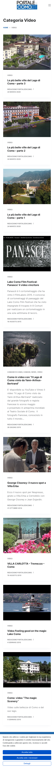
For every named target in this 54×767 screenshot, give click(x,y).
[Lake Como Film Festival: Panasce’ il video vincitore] (27, 253)
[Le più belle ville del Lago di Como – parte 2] (27, 119)
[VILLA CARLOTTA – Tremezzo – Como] (27, 535)
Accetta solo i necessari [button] (27, 758)
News (33, 372)
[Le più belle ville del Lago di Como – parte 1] (27, 186)
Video (9, 75)
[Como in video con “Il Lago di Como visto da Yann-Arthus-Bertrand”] (27, 349)
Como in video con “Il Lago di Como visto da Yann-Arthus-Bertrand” (24, 380)
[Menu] (49, 5)
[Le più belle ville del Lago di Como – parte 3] (27, 52)
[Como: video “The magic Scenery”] (27, 669)
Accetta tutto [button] (27, 752)
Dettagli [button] (27, 763)
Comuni (26, 372)
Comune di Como (14, 372)
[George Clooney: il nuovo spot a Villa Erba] (27, 454)
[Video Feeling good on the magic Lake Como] (27, 602)
